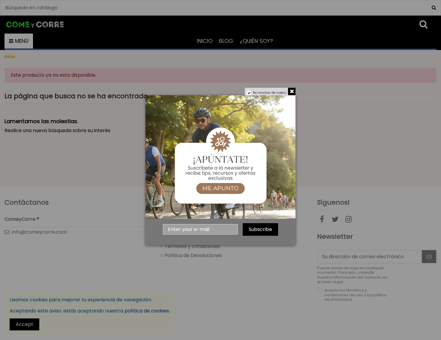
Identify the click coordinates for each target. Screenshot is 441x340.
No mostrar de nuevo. (269, 92)
